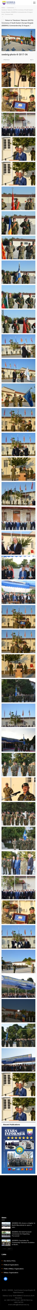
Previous (6, 60)
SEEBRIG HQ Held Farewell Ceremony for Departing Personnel (21, 1234)
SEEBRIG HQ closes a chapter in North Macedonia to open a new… (23, 1225)
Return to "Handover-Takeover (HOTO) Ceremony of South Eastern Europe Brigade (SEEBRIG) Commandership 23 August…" (17, 23)
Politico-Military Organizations (14, 1269)
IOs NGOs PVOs (10, 1261)
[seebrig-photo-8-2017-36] (18, 75)
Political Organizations (11, 1265)
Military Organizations (11, 1272)
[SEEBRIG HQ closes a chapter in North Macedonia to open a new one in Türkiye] (6, 1225)
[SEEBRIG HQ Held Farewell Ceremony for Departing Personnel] (6, 1234)
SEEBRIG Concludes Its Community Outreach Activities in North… (23, 1242)
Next (32, 60)
